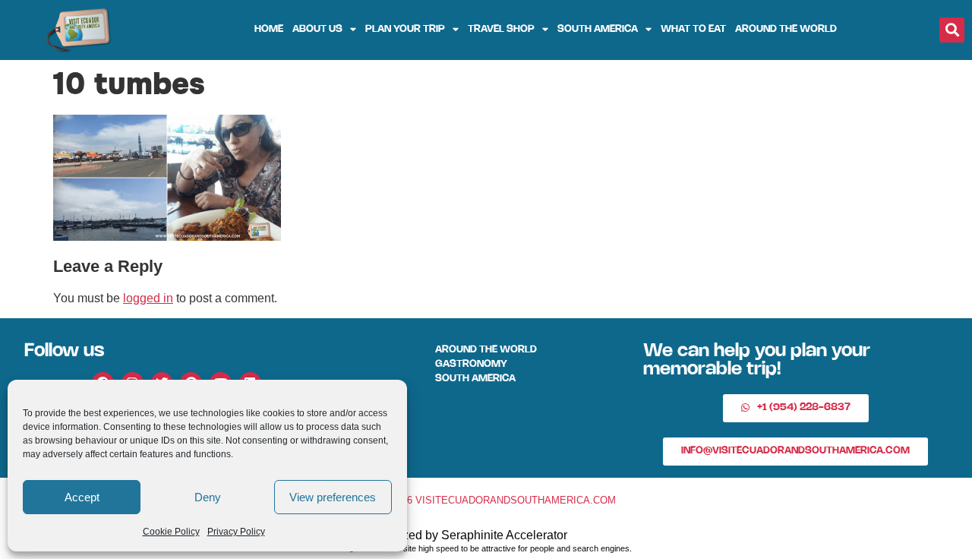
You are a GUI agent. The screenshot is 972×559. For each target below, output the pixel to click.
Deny (207, 497)
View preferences (332, 497)
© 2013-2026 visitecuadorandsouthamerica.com (486, 500)
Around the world (786, 29)
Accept (82, 497)
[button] (951, 30)
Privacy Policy (236, 531)
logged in (148, 298)
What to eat (693, 29)
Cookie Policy (171, 531)
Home (268, 29)
